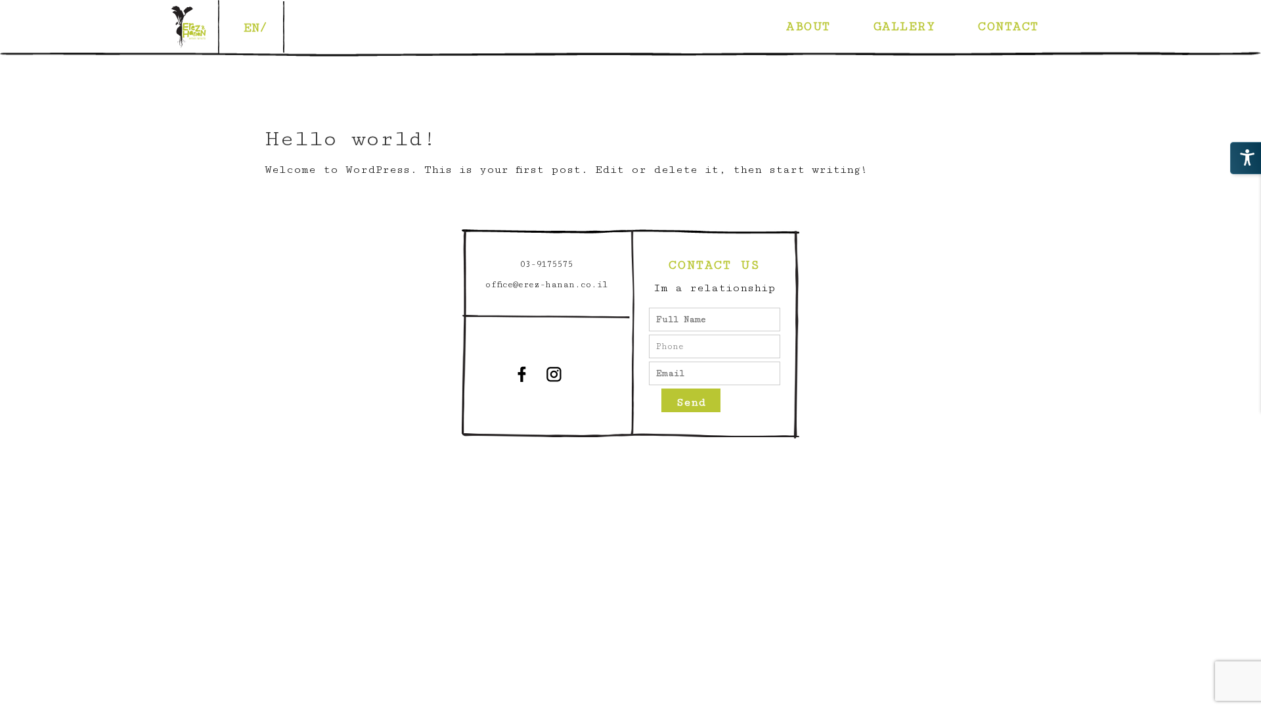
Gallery (905, 26)
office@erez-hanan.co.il (546, 284)
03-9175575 (546, 264)
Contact (1008, 26)
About (808, 26)
